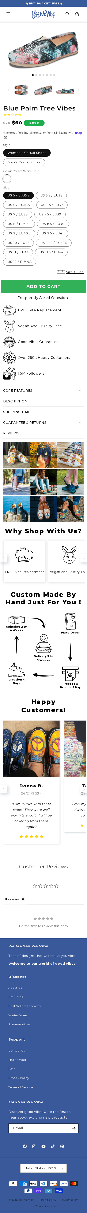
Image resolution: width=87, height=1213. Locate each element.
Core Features (17, 391)
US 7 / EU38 (18, 214)
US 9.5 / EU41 (53, 233)
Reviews (11, 433)
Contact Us (16, 1050)
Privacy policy (69, 1199)
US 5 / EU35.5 (18, 195)
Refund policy (47, 1199)
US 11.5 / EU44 (51, 252)
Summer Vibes (19, 1024)
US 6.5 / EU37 (52, 205)
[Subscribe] (73, 1128)
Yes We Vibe (26, 1199)
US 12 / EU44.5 (20, 262)
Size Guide (75, 272)
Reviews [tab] (12, 899)
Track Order (17, 1059)
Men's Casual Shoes (24, 162)
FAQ (11, 1068)
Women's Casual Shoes (27, 153)
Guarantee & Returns (24, 423)
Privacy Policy (18, 1078)
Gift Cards (15, 997)
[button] (8, 14)
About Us (15, 987)
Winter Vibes (17, 1015)
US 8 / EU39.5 (19, 224)
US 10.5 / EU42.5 (53, 243)
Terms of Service (20, 1087)
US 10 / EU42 (18, 243)
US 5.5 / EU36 (51, 195)
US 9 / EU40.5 (19, 233)
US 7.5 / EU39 (50, 214)
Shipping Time (16, 412)
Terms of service (45, 1206)
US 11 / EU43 (18, 252)
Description (15, 401)
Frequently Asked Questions (43, 298)
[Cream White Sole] (7, 179)
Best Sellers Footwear (25, 1006)
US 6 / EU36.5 (19, 205)
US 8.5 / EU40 (53, 224)
